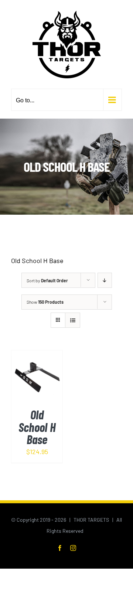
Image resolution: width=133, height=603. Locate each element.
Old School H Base (37, 427)
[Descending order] (105, 280)
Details (37, 385)
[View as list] (72, 320)
